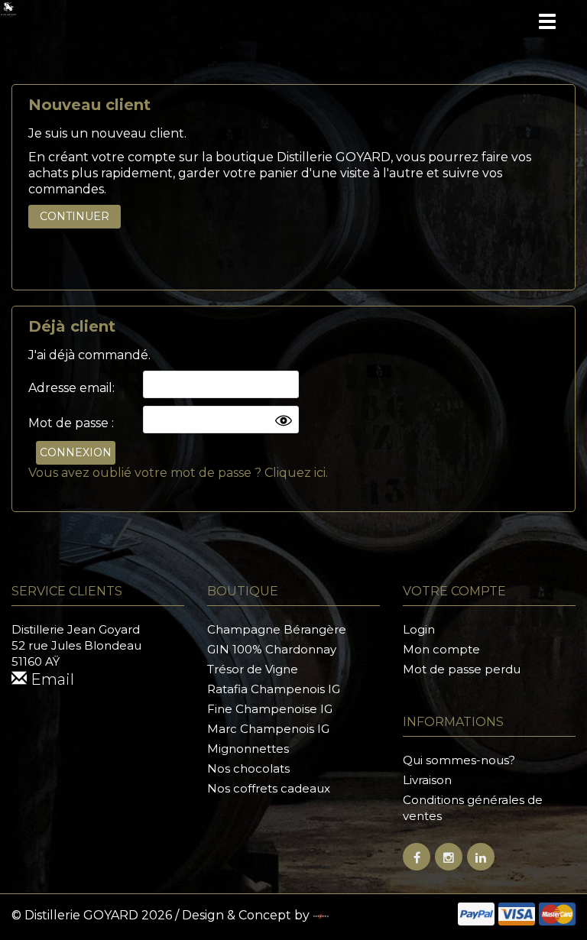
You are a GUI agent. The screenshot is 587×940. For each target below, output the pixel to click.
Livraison (427, 780)
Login (419, 629)
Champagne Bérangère (276, 629)
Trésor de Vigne (252, 669)
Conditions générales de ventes (473, 808)
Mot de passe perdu (462, 669)
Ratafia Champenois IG (273, 689)
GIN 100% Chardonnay (271, 649)
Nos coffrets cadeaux (268, 788)
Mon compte (441, 649)
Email (50, 679)
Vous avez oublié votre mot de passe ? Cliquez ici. (178, 472)
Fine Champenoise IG (269, 709)
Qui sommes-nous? (459, 760)
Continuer (74, 216)
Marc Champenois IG (268, 728)
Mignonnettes (248, 748)
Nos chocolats (248, 768)
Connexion (76, 452)
